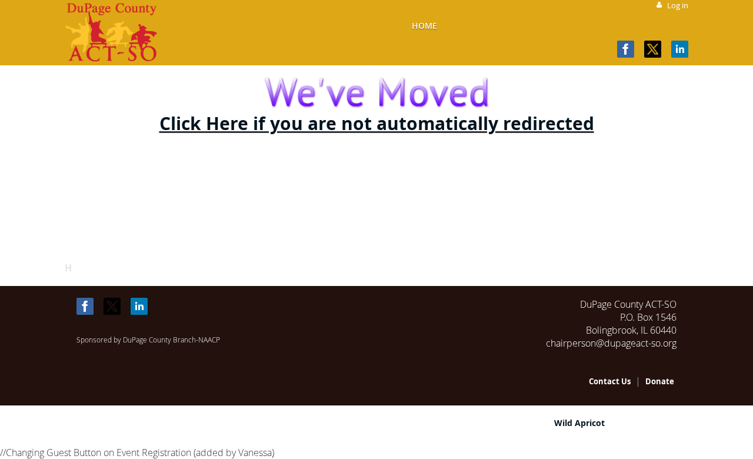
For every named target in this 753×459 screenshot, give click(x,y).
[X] (652, 49)
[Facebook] (625, 49)
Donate (659, 381)
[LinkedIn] (679, 49)
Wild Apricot (579, 422)
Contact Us (610, 381)
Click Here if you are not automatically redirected (376, 123)
